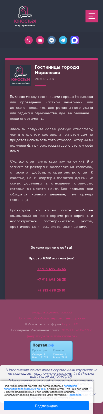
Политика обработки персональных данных (52, 318)
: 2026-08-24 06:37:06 (76, 330)
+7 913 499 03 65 (51, 269)
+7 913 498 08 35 (51, 280)
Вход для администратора (52, 312)
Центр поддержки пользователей (52, 336)
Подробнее (75, 394)
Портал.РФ (70, 324)
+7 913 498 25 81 (51, 290)
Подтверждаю (46, 406)
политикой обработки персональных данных (40, 387)
